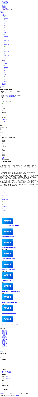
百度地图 (17, 395)
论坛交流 (10, 372)
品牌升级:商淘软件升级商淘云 (8, 258)
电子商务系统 (4, 342)
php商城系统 (4, 331)
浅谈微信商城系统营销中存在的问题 (9, 247)
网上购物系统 (4, 346)
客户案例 (4, 83)
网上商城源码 (4, 337)
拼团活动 (10, 361)
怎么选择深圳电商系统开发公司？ (9, 313)
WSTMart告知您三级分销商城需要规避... (11, 225)
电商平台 (4, 344)
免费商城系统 (4, 334)
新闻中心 (4, 158)
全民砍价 (7, 361)
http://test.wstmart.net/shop (9, 95)
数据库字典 (4, 6)
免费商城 (4, 335)
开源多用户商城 (5, 2)
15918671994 (2, 86)
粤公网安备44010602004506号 (5, 393)
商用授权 (7, 371)
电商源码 (4, 336)
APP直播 (19, 361)
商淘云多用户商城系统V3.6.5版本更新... (10, 324)
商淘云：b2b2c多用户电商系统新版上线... (11, 291)
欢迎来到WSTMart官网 (6, 1)
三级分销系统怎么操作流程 (8, 236)
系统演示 (7, 372)
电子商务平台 (4, 333)
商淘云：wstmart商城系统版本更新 (9, 302)
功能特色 (4, 15)
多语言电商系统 (15, 361)
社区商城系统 (4, 339)
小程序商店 (4, 338)
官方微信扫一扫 (5, 9)
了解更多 (2, 12)
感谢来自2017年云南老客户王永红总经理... (11, 269)
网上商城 (4, 341)
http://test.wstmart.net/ (8, 92)
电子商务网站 (4, 343)
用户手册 (4, 5)
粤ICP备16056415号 (14, 393)
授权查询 (4, 7)
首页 (3, 14)
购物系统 (25, 167)
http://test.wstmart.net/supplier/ (10, 96)
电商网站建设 (4, 332)
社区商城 (4, 340)
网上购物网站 (4, 330)
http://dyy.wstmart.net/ (8, 97)
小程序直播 (23, 361)
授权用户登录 (4, 8)
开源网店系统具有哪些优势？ (8, 280)
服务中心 (4, 60)
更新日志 (10, 371)
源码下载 (4, 371)
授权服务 (4, 84)
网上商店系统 (4, 347)
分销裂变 (4, 361)
